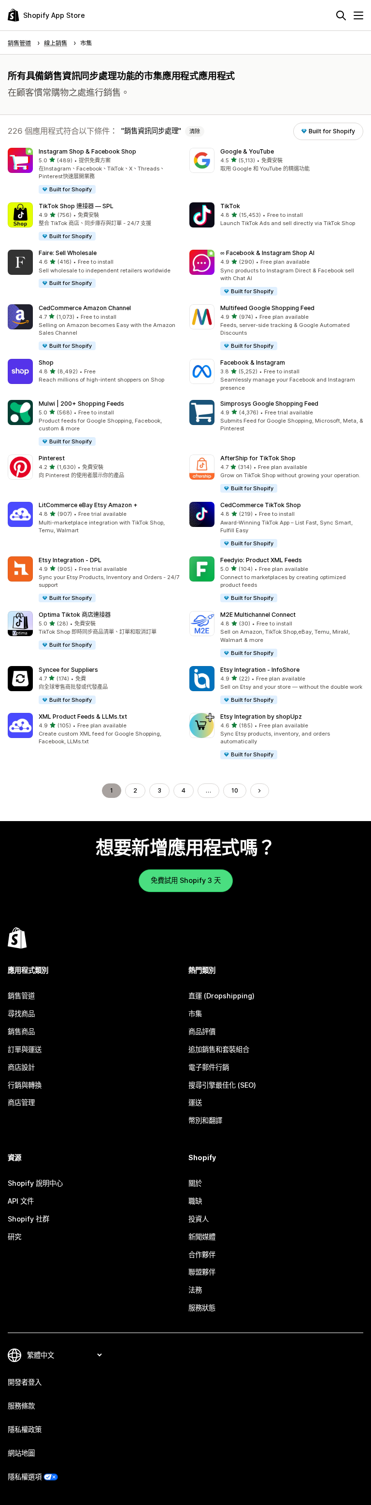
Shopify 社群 (28, 1219)
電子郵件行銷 (208, 1067)
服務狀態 (201, 1308)
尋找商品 (21, 1013)
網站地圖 (21, 1453)
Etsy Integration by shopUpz (261, 716)
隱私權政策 (25, 1429)
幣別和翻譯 (205, 1120)
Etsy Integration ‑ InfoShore (260, 669)
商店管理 (21, 1102)
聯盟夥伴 (201, 1272)
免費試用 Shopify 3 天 (186, 880)
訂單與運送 (25, 1049)
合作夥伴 (201, 1254)
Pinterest (52, 458)
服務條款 (21, 1406)
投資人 (198, 1219)
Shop (46, 362)
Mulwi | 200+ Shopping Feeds (81, 403)
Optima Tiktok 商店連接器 (75, 614)
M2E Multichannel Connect (258, 614)
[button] (95, 171)
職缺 (195, 1201)
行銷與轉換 (25, 1085)
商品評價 (201, 1031)
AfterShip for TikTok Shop (258, 458)
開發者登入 (25, 1382)
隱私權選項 (25, 1477)
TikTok (230, 206)
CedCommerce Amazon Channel (85, 308)
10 (234, 790)
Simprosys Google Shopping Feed (269, 403)
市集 (195, 1013)
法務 (195, 1290)
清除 (194, 131)
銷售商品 (21, 1031)
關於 (195, 1183)
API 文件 (21, 1201)
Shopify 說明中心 (35, 1183)
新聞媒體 (201, 1237)
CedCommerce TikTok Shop (260, 505)
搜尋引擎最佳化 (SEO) (222, 1085)
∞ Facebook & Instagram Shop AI (267, 252)
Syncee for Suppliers (68, 669)
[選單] (358, 15)
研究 (14, 1237)
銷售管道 (21, 996)
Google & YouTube (247, 151)
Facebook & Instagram (252, 362)
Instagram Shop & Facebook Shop (87, 151)
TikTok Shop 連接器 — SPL (76, 206)
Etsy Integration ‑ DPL (70, 560)
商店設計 (21, 1067)
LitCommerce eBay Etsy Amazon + (88, 505)
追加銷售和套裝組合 (218, 1049)
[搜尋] (341, 15)
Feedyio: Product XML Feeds (261, 560)
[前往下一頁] (259, 790)
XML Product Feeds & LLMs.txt (83, 716)
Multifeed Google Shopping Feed (267, 308)
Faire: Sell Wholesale (68, 252)
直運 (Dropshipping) (221, 996)
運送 (195, 1102)
